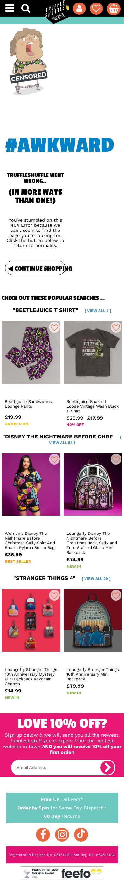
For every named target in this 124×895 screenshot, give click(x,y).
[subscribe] (107, 768)
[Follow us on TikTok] (81, 835)
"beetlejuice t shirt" (62, 310)
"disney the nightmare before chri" (62, 439)
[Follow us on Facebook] (43, 835)
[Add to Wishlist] (54, 327)
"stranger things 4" (62, 578)
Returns (62, 816)
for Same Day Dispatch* (62, 808)
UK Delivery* (62, 799)
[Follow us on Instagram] (62, 835)
